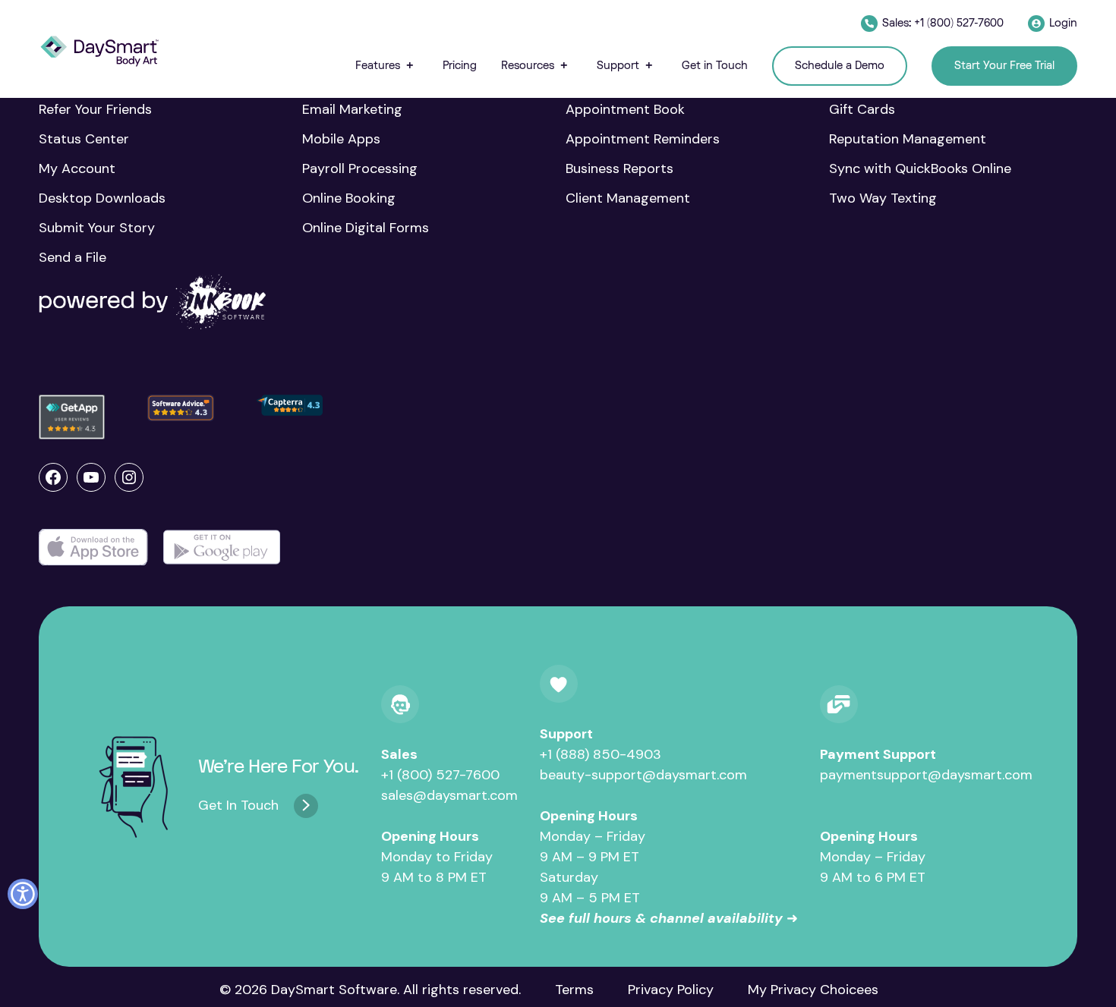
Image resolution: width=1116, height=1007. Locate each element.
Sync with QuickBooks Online (920, 168)
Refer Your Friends (95, 109)
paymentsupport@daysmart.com (926, 775)
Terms (574, 989)
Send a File (72, 257)
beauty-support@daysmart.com (643, 775)
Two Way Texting (883, 198)
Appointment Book (625, 109)
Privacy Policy (671, 989)
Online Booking (349, 198)
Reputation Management (907, 139)
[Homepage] (99, 51)
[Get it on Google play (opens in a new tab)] (221, 547)
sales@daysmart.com (449, 795)
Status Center (84, 139)
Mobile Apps (341, 139)
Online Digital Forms (365, 228)
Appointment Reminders (643, 139)
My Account (77, 168)
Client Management (628, 198)
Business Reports (619, 168)
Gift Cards (862, 109)
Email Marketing (352, 109)
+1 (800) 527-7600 (440, 775)
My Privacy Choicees (813, 989)
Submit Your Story (97, 228)
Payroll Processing (360, 168)
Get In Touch (238, 805)
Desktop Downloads (102, 198)
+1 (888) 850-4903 (600, 754)
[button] (386, 65)
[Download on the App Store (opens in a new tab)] (93, 547)
